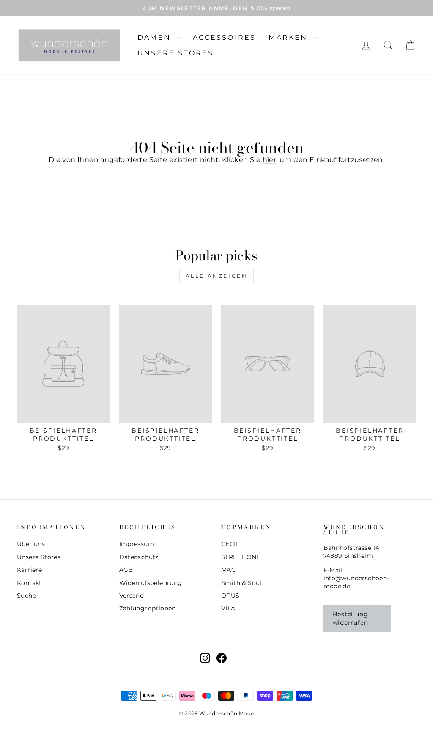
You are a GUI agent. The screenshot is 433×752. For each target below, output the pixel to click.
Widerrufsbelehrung (150, 582)
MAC (228, 569)
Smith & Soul (241, 582)
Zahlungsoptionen (147, 608)
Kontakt (29, 582)
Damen (155, 37)
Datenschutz (139, 557)
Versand (131, 595)
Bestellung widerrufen (350, 618)
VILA (228, 608)
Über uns (31, 544)
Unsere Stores (175, 53)
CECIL (230, 544)
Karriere (29, 569)
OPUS (230, 595)
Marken (289, 37)
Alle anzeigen (217, 276)
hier (270, 160)
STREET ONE (240, 557)
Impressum (137, 544)
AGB (126, 569)
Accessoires (224, 37)
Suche (26, 595)
